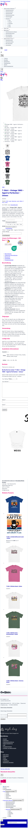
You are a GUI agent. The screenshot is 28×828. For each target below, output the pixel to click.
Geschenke (10, 23)
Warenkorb (5, 756)
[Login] (14, 52)
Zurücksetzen (9, 228)
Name (4, 399)
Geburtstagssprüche (9, 11)
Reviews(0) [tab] (7, 257)
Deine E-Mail (4, 717)
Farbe (3, 220)
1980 (3, 187)
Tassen (5, 64)
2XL (18, 224)
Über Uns (6, 28)
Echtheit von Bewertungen (9, 748)
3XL (21, 224)
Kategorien (8, 809)
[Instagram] (5, 693)
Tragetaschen (7, 63)
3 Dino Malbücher (9, 36)
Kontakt (5, 739)
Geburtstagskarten (8, 66)
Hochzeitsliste (8, 45)
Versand (5, 759)
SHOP (5, 50)
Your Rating (5, 379)
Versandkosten (14, 204)
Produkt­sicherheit (7, 746)
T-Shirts (6, 58)
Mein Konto (6, 754)
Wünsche (10, 21)
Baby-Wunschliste (9, 43)
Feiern (9, 20)
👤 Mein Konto (6, 786)
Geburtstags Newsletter (6, 707)
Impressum (5, 740)
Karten (9, 26)
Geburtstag (14, 201)
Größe (3, 226)
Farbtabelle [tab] (7, 258)
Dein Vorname (4, 714)
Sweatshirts (7, 61)
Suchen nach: (4, 822)
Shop (2, 71)
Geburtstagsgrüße (9, 13)
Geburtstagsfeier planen (10, 33)
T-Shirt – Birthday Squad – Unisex (14, 586)
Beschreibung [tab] (8, 253)
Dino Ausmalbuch (9, 35)
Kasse (4, 757)
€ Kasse (5, 788)
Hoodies (6, 60)
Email (4, 404)
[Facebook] (2, 693)
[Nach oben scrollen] (2, 781)
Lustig (18, 201)
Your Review (5, 381)
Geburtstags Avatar (9, 40)
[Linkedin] (9, 693)
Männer (21, 201)
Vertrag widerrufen (5, 769)
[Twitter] (3, 693)
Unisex (6, 202)
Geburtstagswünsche (9, 10)
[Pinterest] (7, 693)
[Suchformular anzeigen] (1, 48)
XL (14, 224)
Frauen (10, 201)
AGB (4, 745)
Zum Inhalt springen (5, 1)
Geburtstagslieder (9, 16)
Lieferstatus (6, 761)
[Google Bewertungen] (10, 693)
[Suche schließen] (2, 820)
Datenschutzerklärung (8, 742)
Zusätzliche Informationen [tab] (11, 255)
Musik (9, 25)
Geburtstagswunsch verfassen (11, 31)
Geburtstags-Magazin (7, 800)
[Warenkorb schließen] (2, 775)
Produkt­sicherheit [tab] (9, 260)
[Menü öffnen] (2, 69)
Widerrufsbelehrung (8, 743)
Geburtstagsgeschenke (10, 15)
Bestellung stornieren (8, 762)
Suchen (2, 824)
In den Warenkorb (6, 235)
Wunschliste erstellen (9, 41)
